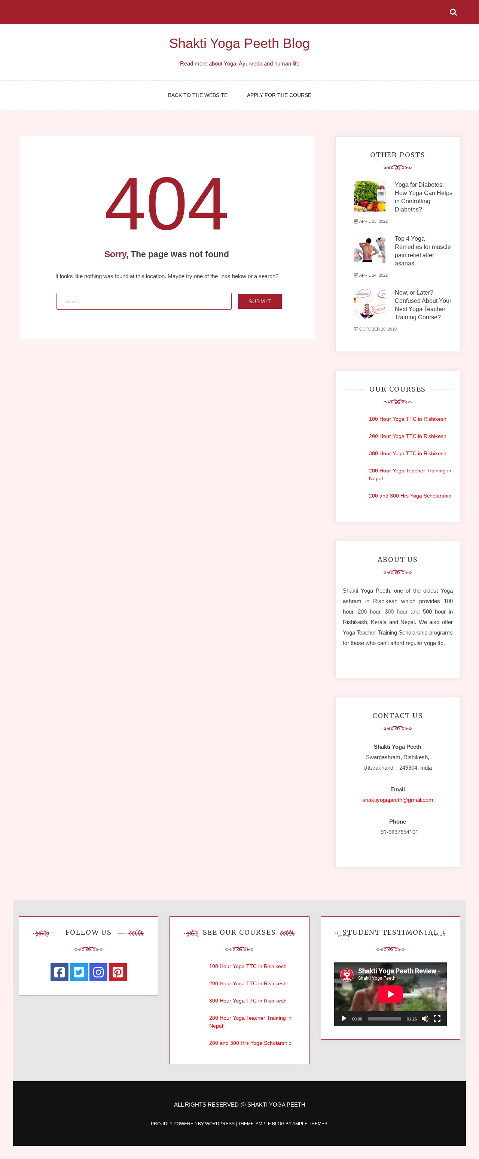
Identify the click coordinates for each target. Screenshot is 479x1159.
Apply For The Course (279, 95)
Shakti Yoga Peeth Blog (239, 43)
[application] (390, 994)
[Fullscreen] (437, 1018)
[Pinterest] (118, 972)
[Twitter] (79, 972)
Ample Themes (309, 1123)
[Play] (344, 1018)
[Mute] (425, 1018)
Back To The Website (198, 95)
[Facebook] (59, 972)
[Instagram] (98, 972)
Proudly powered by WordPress (193, 1123)
